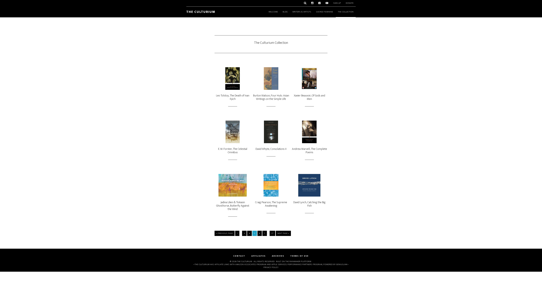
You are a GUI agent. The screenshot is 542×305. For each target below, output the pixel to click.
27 (272, 233)
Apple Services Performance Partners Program (296, 264)
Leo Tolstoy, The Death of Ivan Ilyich (232, 97)
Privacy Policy (271, 267)
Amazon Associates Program (250, 264)
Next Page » (283, 233)
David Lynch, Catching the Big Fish (309, 204)
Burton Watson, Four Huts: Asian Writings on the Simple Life (271, 97)
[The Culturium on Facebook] (319, 3)
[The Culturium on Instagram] (312, 3)
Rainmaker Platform (300, 261)
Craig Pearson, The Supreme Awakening (271, 204)
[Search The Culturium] (305, 3)
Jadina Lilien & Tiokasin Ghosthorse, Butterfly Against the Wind (232, 206)
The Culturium (200, 12)
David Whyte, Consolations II (271, 149)
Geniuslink (341, 264)
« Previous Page (224, 233)
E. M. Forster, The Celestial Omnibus (232, 151)
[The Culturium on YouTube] (327, 3)
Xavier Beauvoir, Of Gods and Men (309, 97)
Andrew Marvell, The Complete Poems (309, 151)
